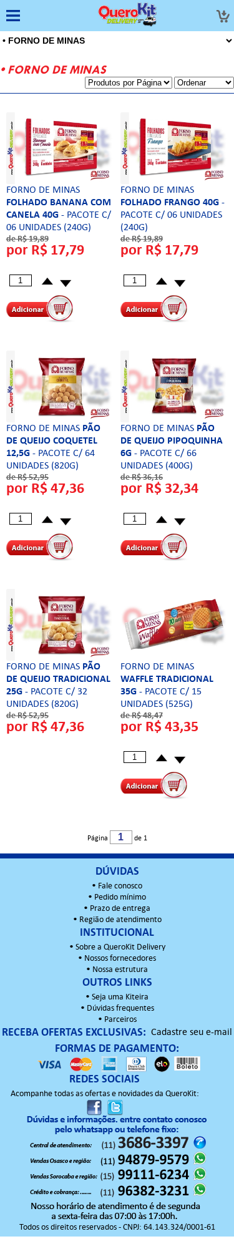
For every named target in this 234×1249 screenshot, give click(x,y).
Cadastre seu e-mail (191, 1033)
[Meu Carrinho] (223, 16)
